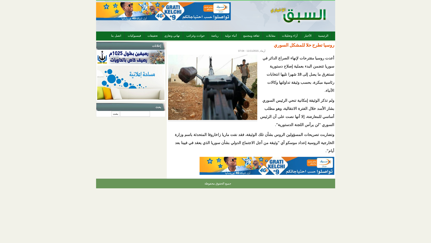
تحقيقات (152, 35)
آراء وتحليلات (290, 35)
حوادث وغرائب (195, 35)
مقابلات (270, 35)
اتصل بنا (116, 35)
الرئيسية (323, 35)
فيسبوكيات (134, 35)
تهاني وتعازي (172, 35)
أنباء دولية (231, 35)
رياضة (214, 35)
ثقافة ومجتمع (251, 35)
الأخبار (308, 35)
